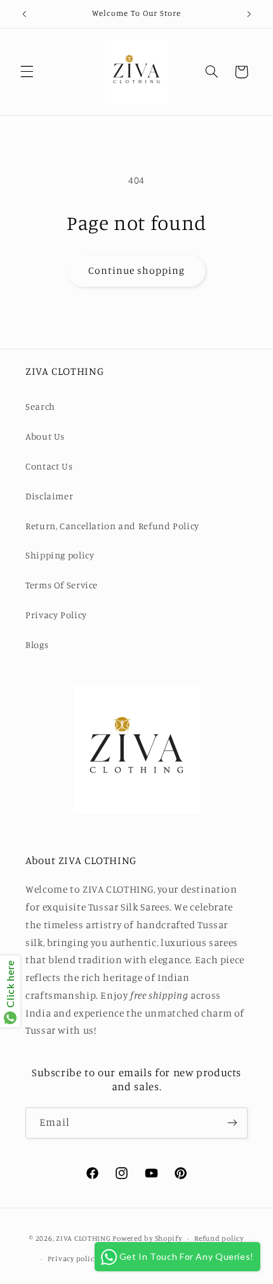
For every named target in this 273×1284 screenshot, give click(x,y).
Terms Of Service (61, 584)
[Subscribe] (232, 1123)
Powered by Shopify (147, 1238)
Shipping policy (59, 555)
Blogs (36, 644)
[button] (26, 71)
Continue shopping (136, 270)
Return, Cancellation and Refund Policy (112, 525)
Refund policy (219, 1238)
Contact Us (48, 466)
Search (40, 406)
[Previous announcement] (24, 14)
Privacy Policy (56, 614)
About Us (45, 436)
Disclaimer (49, 495)
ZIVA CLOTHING (83, 1238)
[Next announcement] (249, 14)
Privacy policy (73, 1258)
